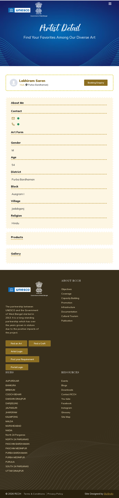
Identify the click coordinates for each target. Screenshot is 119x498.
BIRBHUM (10, 389)
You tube (65, 398)
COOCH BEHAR (13, 394)
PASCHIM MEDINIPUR (16, 448)
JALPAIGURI (11, 407)
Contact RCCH (68, 394)
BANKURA (11, 385)
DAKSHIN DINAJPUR (16, 398)
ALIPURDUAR (12, 380)
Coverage (66, 293)
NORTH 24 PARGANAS (17, 439)
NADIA (9, 430)
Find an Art (16, 343)
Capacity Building (70, 298)
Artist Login (16, 351)
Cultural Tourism (69, 316)
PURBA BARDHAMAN (16, 452)
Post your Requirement (22, 359)
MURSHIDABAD (13, 425)
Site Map (65, 416)
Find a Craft (39, 343)
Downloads (67, 389)
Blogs (64, 385)
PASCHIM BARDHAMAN (17, 443)
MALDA (9, 421)
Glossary (65, 412)
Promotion (66, 302)
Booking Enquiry (96, 82)
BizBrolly (108, 493)
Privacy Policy (55, 494)
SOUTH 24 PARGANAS (17, 466)
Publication (67, 320)
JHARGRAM (11, 412)
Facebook (66, 403)
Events (64, 380)
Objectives (66, 289)
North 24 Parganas (15, 434)
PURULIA (10, 461)
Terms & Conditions (34, 494)
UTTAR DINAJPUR (15, 470)
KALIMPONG (12, 416)
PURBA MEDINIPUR (15, 457)
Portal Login (17, 367)
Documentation (69, 311)
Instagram (66, 407)
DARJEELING (12, 403)
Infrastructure (68, 307)
